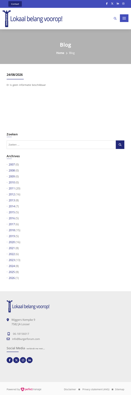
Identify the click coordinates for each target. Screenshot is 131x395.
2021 (12, 248)
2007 (12, 164)
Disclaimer (70, 389)
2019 (12, 236)
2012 (12, 194)
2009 (12, 176)
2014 (12, 206)
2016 (12, 218)
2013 (12, 200)
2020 (12, 242)
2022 (12, 254)
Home (60, 53)
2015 (12, 212)
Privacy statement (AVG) (95, 389)
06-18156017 (21, 333)
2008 (12, 170)
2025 (12, 272)
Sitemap (119, 389)
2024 (12, 266)
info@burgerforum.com (26, 339)
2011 (12, 188)
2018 (12, 230)
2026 (12, 278)
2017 (12, 224)
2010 (12, 182)
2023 (12, 260)
